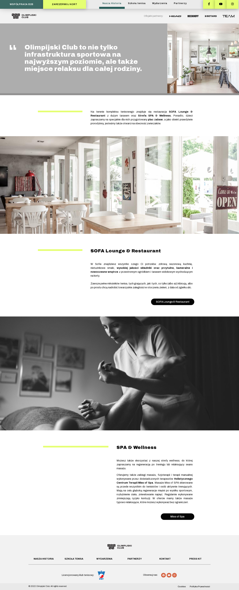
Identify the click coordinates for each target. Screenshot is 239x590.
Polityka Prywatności (200, 586)
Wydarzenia (159, 3)
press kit (195, 559)
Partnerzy (180, 3)
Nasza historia (44, 559)
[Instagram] (174, 575)
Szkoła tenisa (137, 3)
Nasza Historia (111, 3)
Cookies (182, 586)
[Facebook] (163, 575)
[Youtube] (169, 575)
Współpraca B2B (21, 4)
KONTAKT (165, 559)
